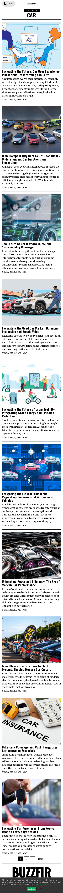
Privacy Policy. (42, 884)
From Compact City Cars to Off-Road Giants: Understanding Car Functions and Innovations (31, 159)
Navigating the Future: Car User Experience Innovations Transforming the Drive (31, 73)
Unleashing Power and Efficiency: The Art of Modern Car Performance (31, 583)
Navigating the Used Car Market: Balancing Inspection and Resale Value (30, 329)
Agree (31, 889)
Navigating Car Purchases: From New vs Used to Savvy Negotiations (28, 830)
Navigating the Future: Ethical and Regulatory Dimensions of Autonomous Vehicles (28, 497)
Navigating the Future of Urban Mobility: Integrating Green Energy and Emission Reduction (28, 413)
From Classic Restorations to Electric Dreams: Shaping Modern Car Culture (27, 667)
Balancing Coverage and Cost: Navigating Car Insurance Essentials (29, 748)
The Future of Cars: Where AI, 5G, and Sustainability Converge (27, 245)
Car (25, 99)
